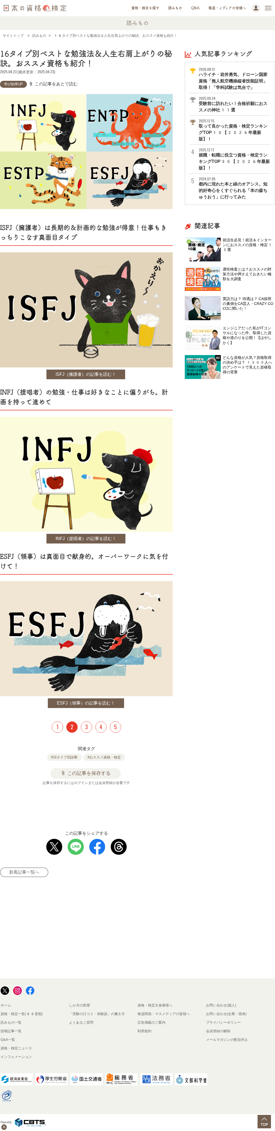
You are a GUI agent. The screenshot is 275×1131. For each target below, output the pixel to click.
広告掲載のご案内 (151, 1022)
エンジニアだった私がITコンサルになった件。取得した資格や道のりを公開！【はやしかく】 (247, 335)
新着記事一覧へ (24, 872)
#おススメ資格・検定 (104, 757)
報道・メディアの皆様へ (227, 8)
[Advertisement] (100, 805)
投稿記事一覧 (11, 1031)
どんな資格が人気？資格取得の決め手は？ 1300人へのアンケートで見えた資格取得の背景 (247, 364)
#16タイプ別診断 (64, 757)
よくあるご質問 (81, 1022)
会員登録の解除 (218, 1031)
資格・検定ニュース (16, 1048)
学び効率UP (13, 84)
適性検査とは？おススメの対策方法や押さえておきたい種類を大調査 (247, 274)
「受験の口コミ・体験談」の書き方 (97, 1014)
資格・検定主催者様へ (155, 1005)
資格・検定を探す (145, 8)
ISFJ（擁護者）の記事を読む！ (86, 374)
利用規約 (144, 1031)
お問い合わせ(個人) (221, 1005)
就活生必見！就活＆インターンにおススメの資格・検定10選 (247, 245)
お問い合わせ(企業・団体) (226, 1014)
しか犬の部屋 (79, 1005)
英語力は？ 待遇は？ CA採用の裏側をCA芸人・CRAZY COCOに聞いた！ (248, 304)
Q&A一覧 (8, 1040)
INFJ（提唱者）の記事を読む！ (86, 538)
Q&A (195, 8)
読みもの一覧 (11, 1022)
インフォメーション (16, 1057)
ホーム (6, 1005)
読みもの (175, 8)
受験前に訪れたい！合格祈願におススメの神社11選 (233, 104)
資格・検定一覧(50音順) (22, 1014)
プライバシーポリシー (223, 1022)
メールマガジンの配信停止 (227, 1040)
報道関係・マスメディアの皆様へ (164, 1014)
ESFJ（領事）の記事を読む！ (86, 703)
